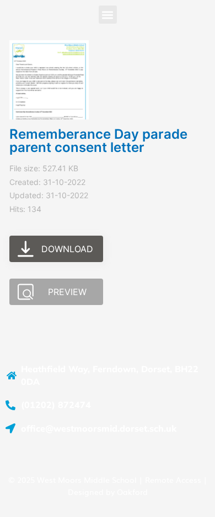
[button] (108, 15)
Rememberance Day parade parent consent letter (98, 140)
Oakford (132, 491)
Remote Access (173, 479)
